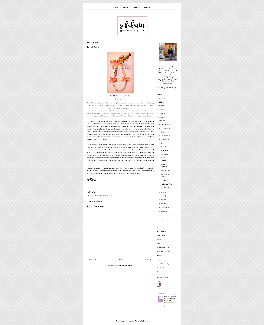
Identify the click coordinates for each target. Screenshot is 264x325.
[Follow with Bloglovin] (167, 87)
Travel (159, 272)
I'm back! (164, 180)
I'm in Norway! (165, 147)
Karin (165, 296)
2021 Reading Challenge (167, 294)
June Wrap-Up (165, 188)
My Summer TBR (166, 184)
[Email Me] (175, 87)
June (162, 192)
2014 (161, 121)
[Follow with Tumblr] (172, 87)
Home (120, 259)
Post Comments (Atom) (124, 265)
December (164, 124)
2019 (161, 102)
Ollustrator (130, 321)
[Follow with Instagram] (159, 87)
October (164, 132)
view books (173, 307)
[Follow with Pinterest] (170, 87)
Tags (158, 260)
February (164, 207)
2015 (161, 117)
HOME (116, 7)
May (162, 196)
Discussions (161, 235)
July (162, 143)
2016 (161, 113)
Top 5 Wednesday (163, 264)
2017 (161, 109)
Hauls (159, 239)
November (164, 128)
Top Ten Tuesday (163, 268)
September (165, 136)
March (163, 203)
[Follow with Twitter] (162, 87)
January (163, 211)
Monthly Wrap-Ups (163, 247)
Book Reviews (161, 231)
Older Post (148, 259)
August (163, 139)
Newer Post (92, 259)
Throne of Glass (166, 170)
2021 (161, 98)
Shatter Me (164, 150)
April (162, 200)
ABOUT (125, 7)
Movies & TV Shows (163, 252)
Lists (158, 243)
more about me (167, 83)
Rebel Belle (164, 154)
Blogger (145, 321)
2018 (161, 106)
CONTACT (146, 7)
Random (160, 256)
